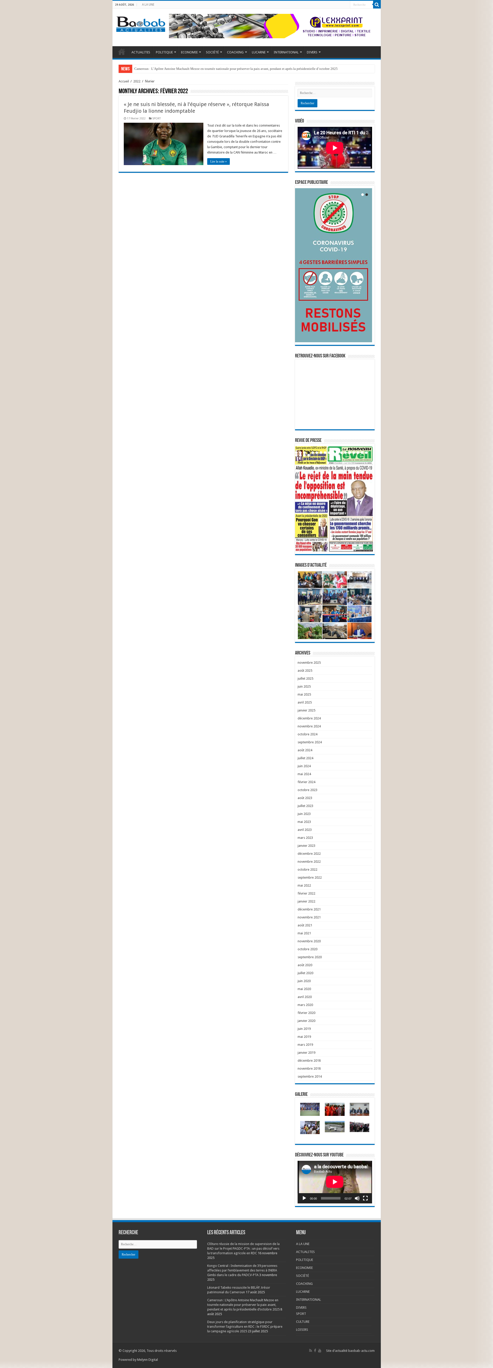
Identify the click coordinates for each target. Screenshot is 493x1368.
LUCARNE (259, 52)
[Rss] (310, 1350)
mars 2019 (305, 1045)
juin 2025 (304, 686)
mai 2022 (304, 885)
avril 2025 (305, 702)
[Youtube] (320, 1350)
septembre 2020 (310, 957)
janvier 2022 (306, 901)
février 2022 (306, 893)
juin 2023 (304, 814)
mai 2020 (304, 989)
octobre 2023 (307, 790)
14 (349, 452)
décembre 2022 (309, 854)
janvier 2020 (306, 1021)
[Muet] (357, 1198)
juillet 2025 (305, 678)
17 (362, 452)
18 (366, 452)
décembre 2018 (309, 1060)
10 (333, 452)
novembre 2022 (309, 861)
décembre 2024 (309, 718)
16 (358, 452)
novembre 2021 (309, 917)
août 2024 (305, 750)
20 (300, 455)
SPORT (156, 118)
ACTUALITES (140, 52)
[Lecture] (304, 1198)
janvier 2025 (306, 710)
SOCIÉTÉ (212, 52)
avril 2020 (305, 997)
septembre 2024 (310, 742)
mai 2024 (304, 774)
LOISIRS (302, 1330)
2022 (136, 81)
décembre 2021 (309, 909)
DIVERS (312, 52)
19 (296, 455)
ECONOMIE (189, 52)
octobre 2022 (307, 869)
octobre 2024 (307, 734)
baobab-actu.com (361, 1351)
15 (354, 452)
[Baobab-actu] (140, 23)
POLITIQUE (164, 52)
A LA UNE (148, 4)
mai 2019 (304, 1037)
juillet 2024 (305, 758)
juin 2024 (304, 766)
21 (304, 455)
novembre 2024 (309, 726)
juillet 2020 (305, 973)
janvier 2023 (306, 846)
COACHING (235, 52)
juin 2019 (304, 1029)
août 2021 (305, 925)
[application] (335, 1182)
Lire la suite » (218, 161)
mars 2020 (305, 1005)
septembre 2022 (310, 877)
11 (337, 452)
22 (308, 455)
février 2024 (306, 782)
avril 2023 (305, 830)
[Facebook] (315, 1350)
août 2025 (305, 670)
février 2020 (306, 1013)
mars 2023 (305, 838)
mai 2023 (304, 822)
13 (345, 452)
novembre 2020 (309, 941)
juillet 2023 (305, 806)
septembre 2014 (310, 1076)
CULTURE (302, 1322)
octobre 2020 (307, 949)
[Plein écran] (365, 1198)
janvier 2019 (306, 1052)
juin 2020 (304, 981)
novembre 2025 (309, 662)
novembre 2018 (309, 1068)
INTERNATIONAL (286, 52)
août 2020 (305, 965)
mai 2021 (304, 933)
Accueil (124, 81)
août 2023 (305, 798)
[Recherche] (377, 4)
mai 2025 (304, 694)
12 (341, 452)
